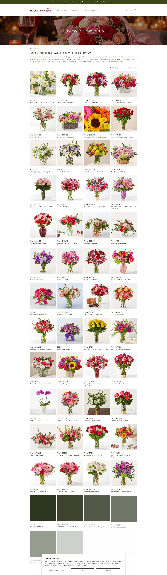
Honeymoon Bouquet (92, 279)
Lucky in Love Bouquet (65, 491)
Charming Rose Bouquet (93, 455)
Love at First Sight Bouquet (40, 349)
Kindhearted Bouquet (92, 491)
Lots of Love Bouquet (38, 491)
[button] (74, 10)
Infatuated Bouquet (91, 243)
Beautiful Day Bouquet (92, 420)
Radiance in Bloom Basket (66, 526)
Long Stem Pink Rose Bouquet (41, 206)
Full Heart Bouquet (118, 314)
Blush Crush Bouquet (38, 137)
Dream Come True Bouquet (67, 420)
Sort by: (105, 68)
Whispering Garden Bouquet (121, 491)
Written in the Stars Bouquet (94, 206)
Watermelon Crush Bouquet (121, 279)
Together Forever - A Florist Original (67, 244)
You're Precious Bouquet (93, 314)
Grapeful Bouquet (36, 279)
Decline (108, 570)
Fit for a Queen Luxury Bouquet (68, 455)
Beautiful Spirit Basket (119, 172)
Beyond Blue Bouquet (65, 172)
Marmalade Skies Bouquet (93, 172)
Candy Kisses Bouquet (38, 243)
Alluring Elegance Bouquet (40, 172)
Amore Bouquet (63, 279)
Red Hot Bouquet (36, 526)
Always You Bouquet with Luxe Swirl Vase (95, 384)
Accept (82, 570)
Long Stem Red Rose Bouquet (122, 137)
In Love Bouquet (63, 206)
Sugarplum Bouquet (64, 349)
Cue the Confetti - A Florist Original (120, 456)
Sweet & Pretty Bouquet (66, 102)
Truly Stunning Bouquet (92, 102)
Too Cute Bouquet (37, 455)
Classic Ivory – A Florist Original (42, 102)
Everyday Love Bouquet (39, 314)
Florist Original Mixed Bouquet (95, 137)
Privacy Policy (81, 565)
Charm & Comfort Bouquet (120, 349)
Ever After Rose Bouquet (120, 420)
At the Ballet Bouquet (65, 314)
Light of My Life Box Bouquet (121, 102)
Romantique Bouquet (118, 526)
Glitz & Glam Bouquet (119, 243)
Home (32, 49)
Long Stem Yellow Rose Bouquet (96, 349)
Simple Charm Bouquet (65, 137)
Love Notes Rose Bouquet (120, 384)
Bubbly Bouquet (63, 384)
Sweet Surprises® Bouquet (40, 384)
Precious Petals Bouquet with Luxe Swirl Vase (123, 207)
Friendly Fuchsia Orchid (39, 420)
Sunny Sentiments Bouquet (94, 526)
